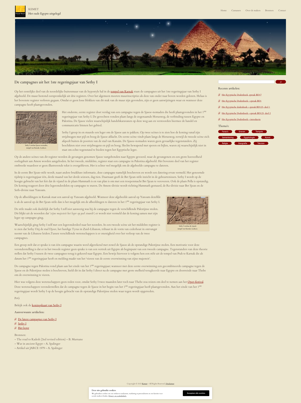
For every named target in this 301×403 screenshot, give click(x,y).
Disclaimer (170, 383)
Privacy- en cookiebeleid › (118, 396)
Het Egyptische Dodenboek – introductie (241, 119)
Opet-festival (195, 282)
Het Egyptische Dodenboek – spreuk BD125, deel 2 (246, 113)
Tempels (259, 131)
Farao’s (225, 131)
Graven (242, 131)
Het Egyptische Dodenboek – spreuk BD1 (241, 100)
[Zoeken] (281, 82)
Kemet (144, 383)
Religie (225, 143)
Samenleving (228, 137)
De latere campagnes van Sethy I (37, 319)
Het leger (23, 328)
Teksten (261, 143)
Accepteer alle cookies (196, 393)
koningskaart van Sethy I (46, 305)
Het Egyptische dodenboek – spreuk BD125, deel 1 (246, 107)
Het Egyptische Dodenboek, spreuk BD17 (241, 94)
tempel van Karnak (122, 91)
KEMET (33, 9)
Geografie (242, 143)
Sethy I (22, 324)
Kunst (267, 137)
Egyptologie (249, 137)
